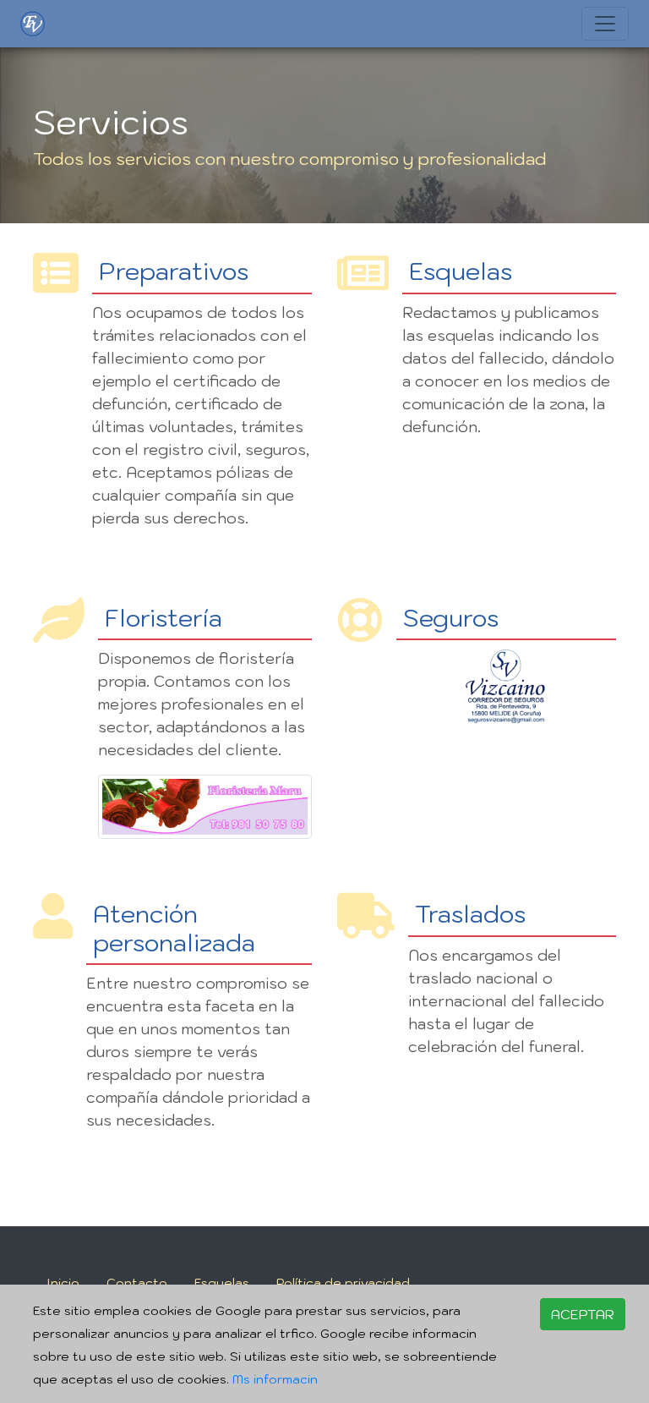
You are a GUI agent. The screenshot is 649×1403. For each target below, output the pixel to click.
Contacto (136, 1282)
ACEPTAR (582, 1314)
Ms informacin (275, 1379)
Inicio (62, 1282)
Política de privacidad (343, 1282)
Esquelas (221, 1282)
